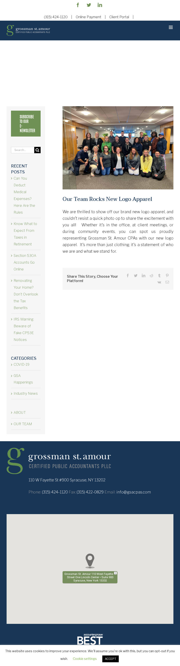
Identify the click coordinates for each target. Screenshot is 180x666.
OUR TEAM (23, 424)
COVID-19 (21, 364)
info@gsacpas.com (133, 492)
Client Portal (119, 17)
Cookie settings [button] (85, 659)
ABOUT (20, 412)
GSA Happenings (23, 379)
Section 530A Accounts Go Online (25, 262)
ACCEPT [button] (110, 659)
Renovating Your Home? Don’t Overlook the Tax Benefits (26, 294)
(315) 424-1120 (56, 17)
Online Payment (88, 17)
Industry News (26, 393)
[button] (90, 561)
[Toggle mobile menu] (171, 27)
